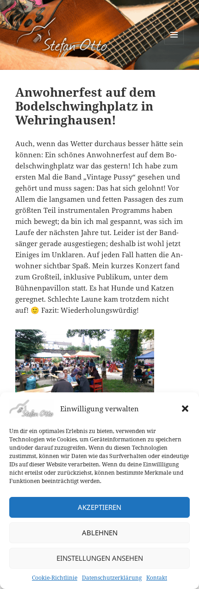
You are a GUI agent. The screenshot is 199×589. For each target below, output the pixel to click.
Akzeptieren (99, 507)
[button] (185, 408)
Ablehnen (100, 532)
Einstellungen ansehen (99, 558)
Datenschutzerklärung (112, 578)
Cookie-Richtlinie (54, 578)
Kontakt (156, 578)
